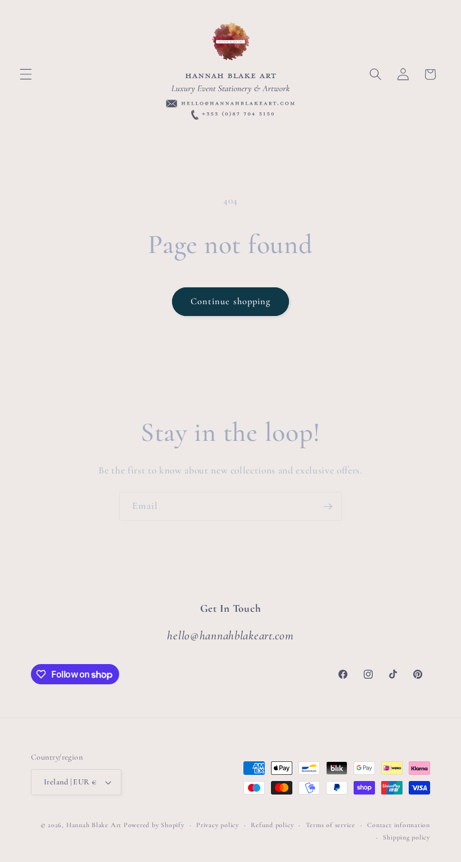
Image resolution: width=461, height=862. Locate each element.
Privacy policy (217, 825)
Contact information (398, 825)
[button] (25, 74)
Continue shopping (231, 301)
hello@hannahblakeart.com (230, 635)
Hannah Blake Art (93, 825)
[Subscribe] (327, 506)
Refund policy (272, 825)
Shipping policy (406, 837)
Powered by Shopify (154, 825)
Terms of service (330, 825)
